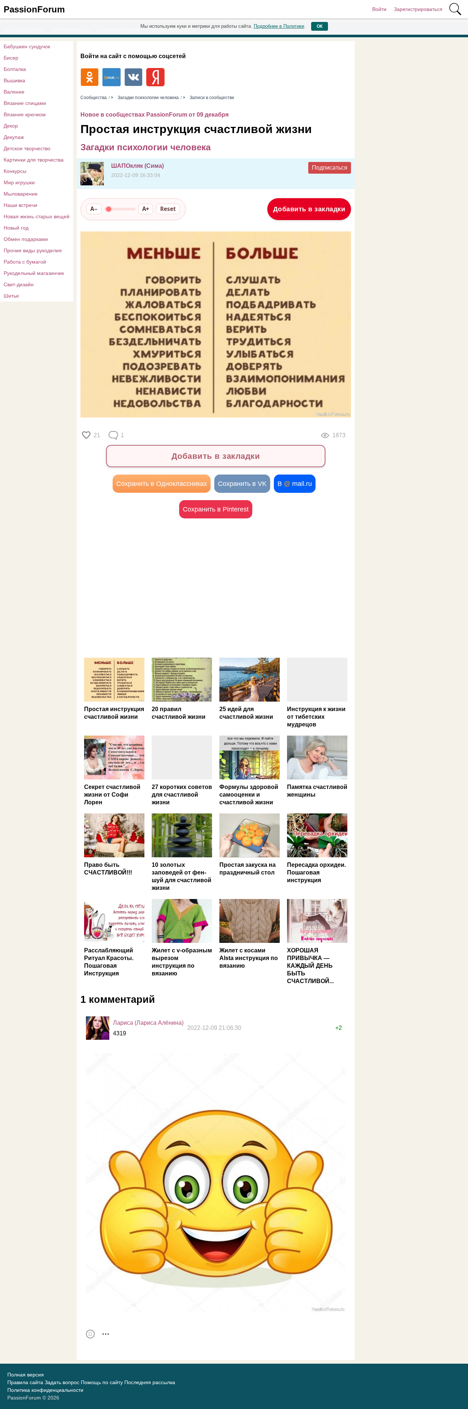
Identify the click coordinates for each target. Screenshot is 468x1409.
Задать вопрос (62, 1382)
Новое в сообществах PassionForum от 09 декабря (154, 115)
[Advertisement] (148, 588)
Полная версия (25, 1375)
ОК (319, 26)
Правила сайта (25, 1382)
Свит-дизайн (19, 284)
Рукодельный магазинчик (34, 273)
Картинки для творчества (34, 160)
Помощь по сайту (102, 1382)
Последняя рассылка (149, 1382)
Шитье (11, 296)
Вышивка (14, 80)
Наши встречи (20, 205)
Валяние (14, 92)
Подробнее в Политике (279, 26)
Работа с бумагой (25, 262)
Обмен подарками (26, 239)
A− (94, 208)
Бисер (11, 58)
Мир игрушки (19, 182)
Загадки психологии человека (145, 147)
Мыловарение (21, 194)
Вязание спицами (25, 103)
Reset (168, 208)
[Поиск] (455, 9)
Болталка (15, 69)
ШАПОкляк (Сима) (137, 166)
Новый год (16, 228)
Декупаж (14, 137)
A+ (145, 208)
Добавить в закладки (309, 209)
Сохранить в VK (242, 483)
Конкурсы (15, 171)
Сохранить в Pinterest (216, 509)
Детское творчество (27, 148)
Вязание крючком (25, 114)
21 (97, 435)
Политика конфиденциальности (45, 1390)
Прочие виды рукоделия (33, 250)
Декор (11, 126)
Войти (379, 9)
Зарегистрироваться (418, 9)
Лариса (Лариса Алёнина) (148, 1023)
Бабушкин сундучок (27, 46)
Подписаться (329, 168)
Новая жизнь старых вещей (36, 216)
